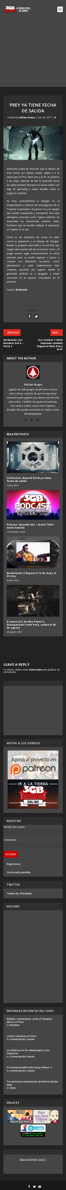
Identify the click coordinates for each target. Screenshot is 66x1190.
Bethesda (21, 289)
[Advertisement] (33, 53)
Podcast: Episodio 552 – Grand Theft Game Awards (30, 526)
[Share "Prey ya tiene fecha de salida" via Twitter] (36, 316)
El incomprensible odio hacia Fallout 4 (29, 1067)
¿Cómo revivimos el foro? (22, 1036)
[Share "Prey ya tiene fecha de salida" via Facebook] (29, 316)
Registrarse (13, 864)
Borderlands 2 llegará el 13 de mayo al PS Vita (31, 574)
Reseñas (15, 1025)
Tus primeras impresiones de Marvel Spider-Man (33, 1083)
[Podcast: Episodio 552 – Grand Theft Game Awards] (33, 505)
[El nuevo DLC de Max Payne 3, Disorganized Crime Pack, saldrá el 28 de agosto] (33, 601)
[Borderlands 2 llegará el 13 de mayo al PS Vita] (33, 552)
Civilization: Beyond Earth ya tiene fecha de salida (29, 479)
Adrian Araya (27, 117)
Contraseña (9, 839)
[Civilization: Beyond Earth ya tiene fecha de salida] (33, 457)
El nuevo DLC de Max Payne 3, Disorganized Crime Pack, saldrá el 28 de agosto (31, 624)
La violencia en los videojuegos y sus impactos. (28, 1052)
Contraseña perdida (18, 872)
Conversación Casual (22, 1039)
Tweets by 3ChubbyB (19, 893)
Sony (13, 1087)
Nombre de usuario (14, 826)
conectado (35, 669)
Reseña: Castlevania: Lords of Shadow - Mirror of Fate (30, 1020)
